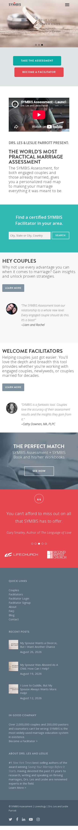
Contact (14, 619)
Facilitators (16, 594)
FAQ (11, 611)
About (12, 607)
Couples (14, 590)
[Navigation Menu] (67, 4)
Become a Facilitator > (23, 741)
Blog (12, 615)
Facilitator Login (19, 598)
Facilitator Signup (20, 602)
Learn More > (17, 787)
